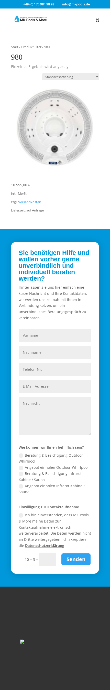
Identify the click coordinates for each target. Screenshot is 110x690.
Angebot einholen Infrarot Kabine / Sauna (52, 488)
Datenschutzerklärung (44, 545)
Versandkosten (29, 202)
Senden (76, 559)
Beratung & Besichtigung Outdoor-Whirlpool (51, 458)
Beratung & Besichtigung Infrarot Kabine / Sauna (50, 476)
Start (14, 47)
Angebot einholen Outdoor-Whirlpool (57, 467)
